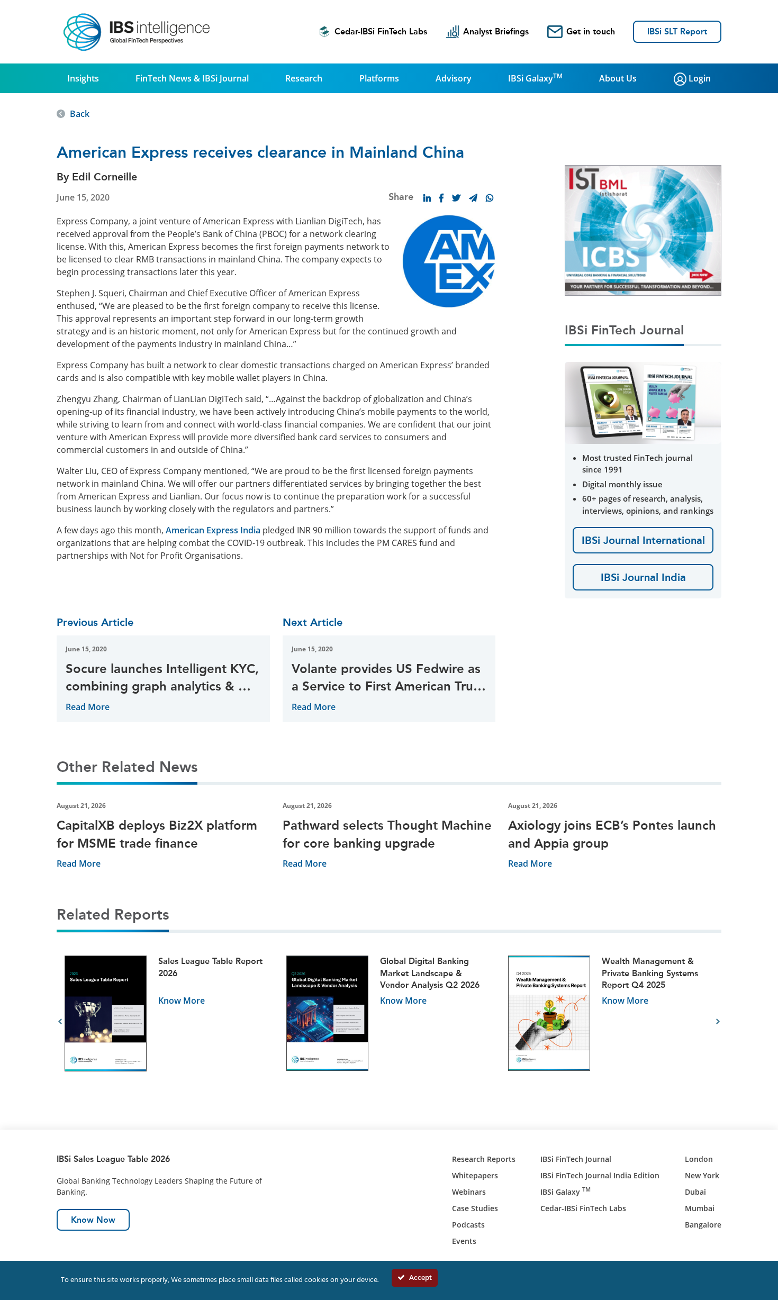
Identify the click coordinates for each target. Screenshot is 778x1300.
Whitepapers (475, 1175)
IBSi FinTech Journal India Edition (599, 1175)
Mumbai (699, 1208)
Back (79, 114)
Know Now (93, 1220)
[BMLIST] (643, 229)
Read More (88, 707)
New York (702, 1175)
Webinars (469, 1192)
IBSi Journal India (643, 577)
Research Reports (483, 1159)
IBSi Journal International (643, 540)
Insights (83, 78)
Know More (181, 1000)
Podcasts (468, 1225)
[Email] (473, 197)
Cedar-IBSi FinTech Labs (380, 31)
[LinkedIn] (427, 197)
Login (698, 78)
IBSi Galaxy (535, 77)
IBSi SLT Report (677, 31)
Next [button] (717, 1021)
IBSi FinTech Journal (575, 1159)
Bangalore (703, 1225)
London (699, 1159)
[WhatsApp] (489, 197)
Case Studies (475, 1208)
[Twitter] (456, 197)
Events (464, 1241)
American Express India (213, 530)
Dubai (695, 1192)
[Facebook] (441, 197)
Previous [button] (60, 1021)
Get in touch (590, 31)
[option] (167, 1022)
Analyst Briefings (496, 31)
